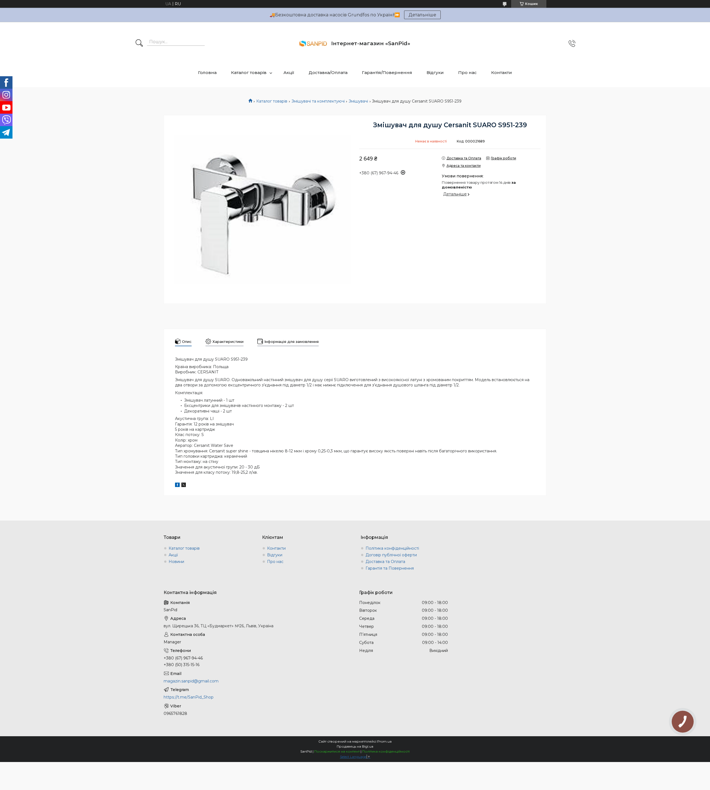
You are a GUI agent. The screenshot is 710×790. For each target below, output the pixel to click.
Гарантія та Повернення (390, 568)
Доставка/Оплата (328, 72)
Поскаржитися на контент (337, 751)
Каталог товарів (249, 72)
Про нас (467, 72)
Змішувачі (358, 101)
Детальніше (422, 14)
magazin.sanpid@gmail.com (191, 681)
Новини (176, 561)
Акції (288, 72)
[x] (183, 485)
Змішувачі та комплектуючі (318, 101)
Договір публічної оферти (391, 554)
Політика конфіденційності (392, 548)
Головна (207, 72)
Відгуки (435, 72)
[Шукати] (139, 43)
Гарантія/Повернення (387, 72)
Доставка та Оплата (385, 561)
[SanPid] (313, 43)
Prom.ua (384, 741)
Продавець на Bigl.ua (355, 746)
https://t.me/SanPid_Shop (189, 697)
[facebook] (177, 485)
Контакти (501, 72)
